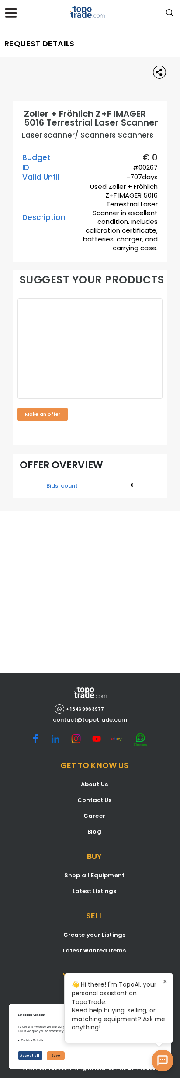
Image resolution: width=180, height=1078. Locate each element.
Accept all (30, 1055)
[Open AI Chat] (162, 1060)
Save (55, 1055)
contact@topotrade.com (90, 720)
